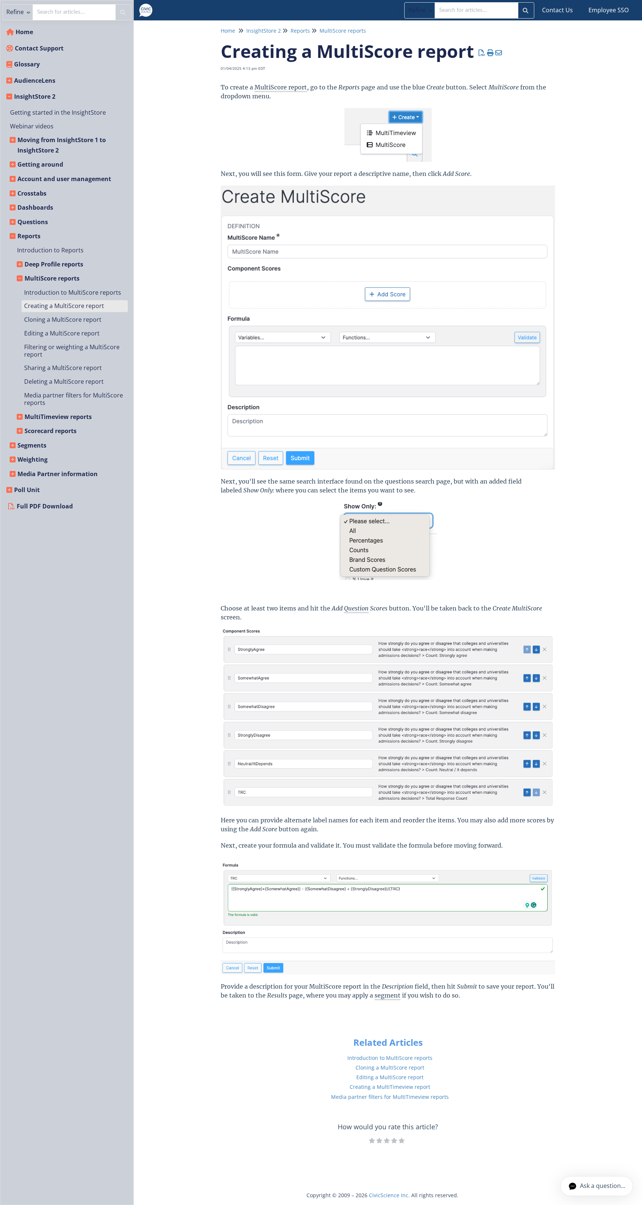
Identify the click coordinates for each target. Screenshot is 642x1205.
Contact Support (39, 48)
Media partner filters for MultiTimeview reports (390, 1096)
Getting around (40, 164)
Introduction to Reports (50, 250)
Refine (417, 10)
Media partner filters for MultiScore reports (73, 399)
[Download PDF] (482, 52)
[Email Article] (499, 52)
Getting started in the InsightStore (58, 112)
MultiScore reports (52, 278)
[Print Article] (490, 52)
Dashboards (35, 207)
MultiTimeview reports (58, 417)
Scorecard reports (51, 431)
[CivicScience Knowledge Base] (148, 6)
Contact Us (557, 10)
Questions (32, 222)
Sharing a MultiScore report (63, 368)
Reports (28, 236)
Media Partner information (57, 474)
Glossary (27, 64)
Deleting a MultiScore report (64, 381)
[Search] (525, 10)
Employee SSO (608, 10)
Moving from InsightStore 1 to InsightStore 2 (61, 145)
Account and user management (64, 179)
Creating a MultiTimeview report (390, 1086)
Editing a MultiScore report (62, 333)
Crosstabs (31, 193)
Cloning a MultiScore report (62, 319)
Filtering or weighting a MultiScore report (72, 350)
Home (24, 32)
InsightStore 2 (34, 96)
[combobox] (476, 10)
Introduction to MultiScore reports (72, 292)
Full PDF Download (45, 506)
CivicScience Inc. (389, 1195)
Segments (31, 445)
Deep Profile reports (54, 264)
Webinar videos (32, 126)
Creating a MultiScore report (64, 306)
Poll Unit (27, 490)
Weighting (32, 459)
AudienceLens (34, 80)
